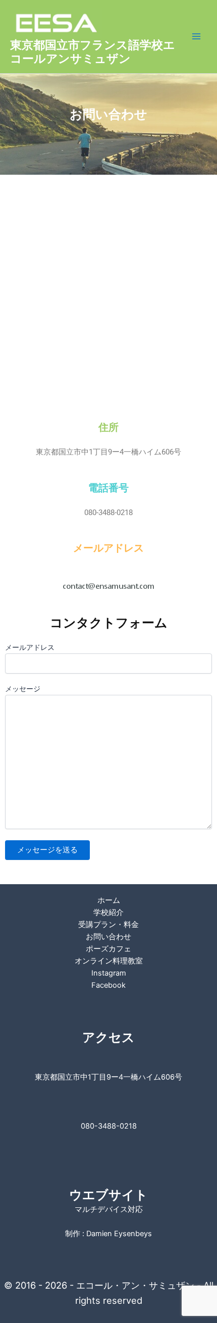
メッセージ (22, 689)
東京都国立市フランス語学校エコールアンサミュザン (92, 52)
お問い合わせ (108, 936)
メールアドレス (30, 647)
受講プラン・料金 (108, 924)
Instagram (108, 973)
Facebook (108, 985)
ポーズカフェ (108, 948)
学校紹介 (108, 912)
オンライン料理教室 (109, 960)
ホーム (108, 900)
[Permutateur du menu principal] (196, 36)
